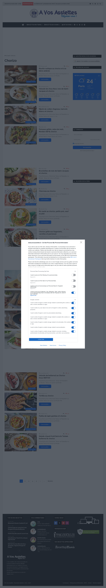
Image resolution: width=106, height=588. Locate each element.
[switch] (73, 275)
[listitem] (53, 271)
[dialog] (53, 294)
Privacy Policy (62, 345)
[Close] (81, 242)
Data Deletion (43, 345)
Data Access (53, 345)
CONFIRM (41, 339)
